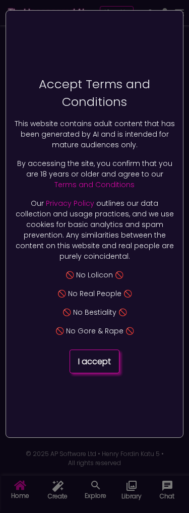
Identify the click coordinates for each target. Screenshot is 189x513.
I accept (94, 361)
